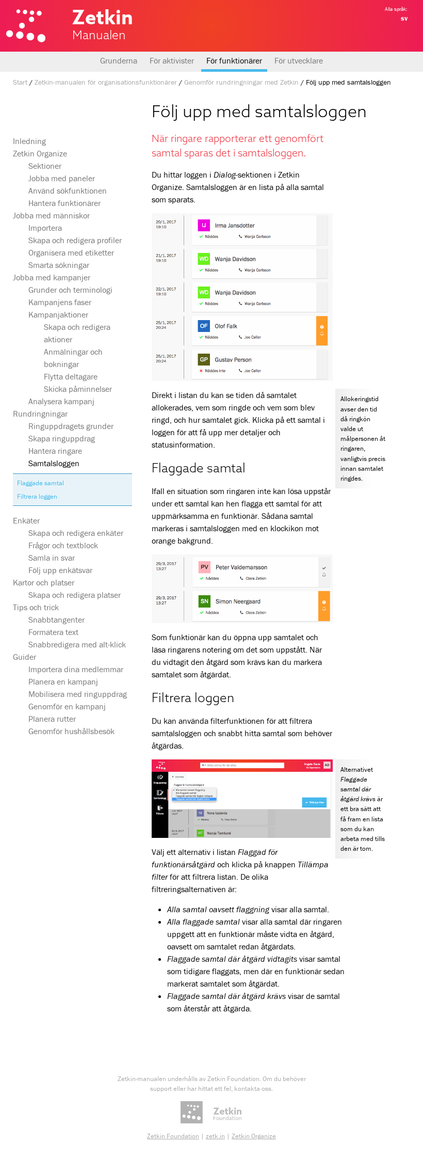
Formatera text (53, 632)
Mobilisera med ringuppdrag (77, 694)
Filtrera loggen (37, 496)
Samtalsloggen (53, 463)
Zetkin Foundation (173, 1136)
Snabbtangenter (56, 619)
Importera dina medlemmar (75, 669)
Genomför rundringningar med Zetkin (241, 82)
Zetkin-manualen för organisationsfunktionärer (106, 82)
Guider (24, 657)
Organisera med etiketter (71, 252)
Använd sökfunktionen (67, 190)
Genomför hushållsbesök (71, 731)
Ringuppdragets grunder (70, 426)
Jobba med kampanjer (51, 277)
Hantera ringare (55, 451)
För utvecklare (298, 60)
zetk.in (215, 1136)
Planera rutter (52, 718)
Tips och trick (36, 607)
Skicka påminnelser (78, 389)
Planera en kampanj (63, 681)
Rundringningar (40, 413)
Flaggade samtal (40, 483)
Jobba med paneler (61, 178)
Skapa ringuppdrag (61, 438)
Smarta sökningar (58, 265)
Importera (45, 228)
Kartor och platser (43, 582)
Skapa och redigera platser (74, 595)
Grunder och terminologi (70, 289)
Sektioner (44, 166)
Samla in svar (51, 557)
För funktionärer (234, 60)
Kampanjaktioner (58, 314)
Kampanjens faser (59, 302)
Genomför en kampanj (67, 706)
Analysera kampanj (61, 401)
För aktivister (172, 60)
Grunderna (118, 60)
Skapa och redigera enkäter (75, 533)
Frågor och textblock (63, 545)
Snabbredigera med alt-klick (77, 644)
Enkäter (26, 520)
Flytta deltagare (70, 376)
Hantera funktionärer (64, 203)
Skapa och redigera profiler (75, 240)
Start (20, 82)
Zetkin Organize (40, 153)
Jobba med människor (51, 215)
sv (404, 18)
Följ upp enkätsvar (60, 570)
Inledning (29, 141)
